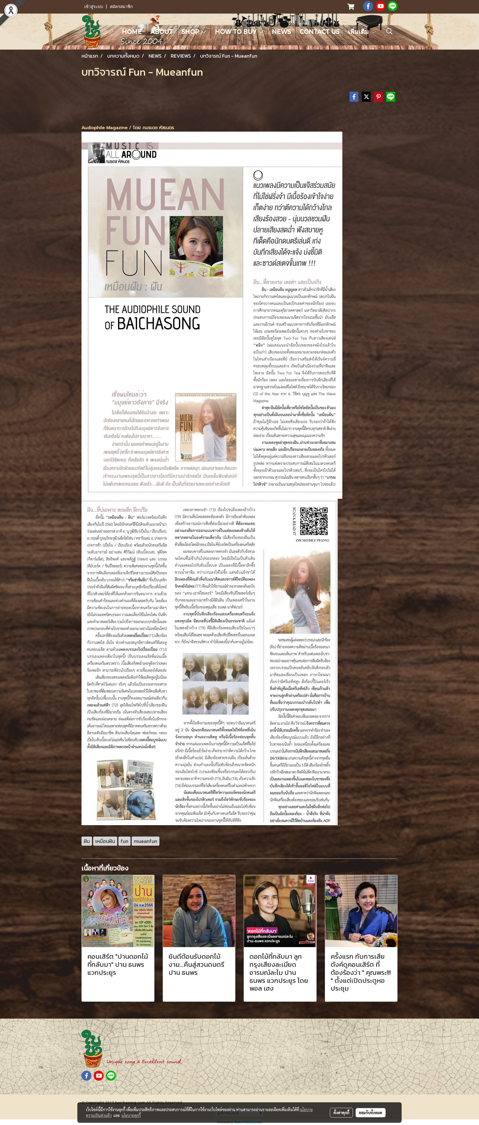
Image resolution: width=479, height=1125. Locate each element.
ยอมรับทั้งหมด (370, 1112)
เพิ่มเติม (359, 31)
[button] (389, 31)
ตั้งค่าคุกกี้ (341, 1112)
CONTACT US (320, 31)
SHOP (191, 31)
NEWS (281, 31)
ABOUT (162, 31)
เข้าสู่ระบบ (93, 6)
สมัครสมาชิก (121, 6)
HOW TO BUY (236, 31)
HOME (132, 31)
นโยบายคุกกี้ (131, 1115)
